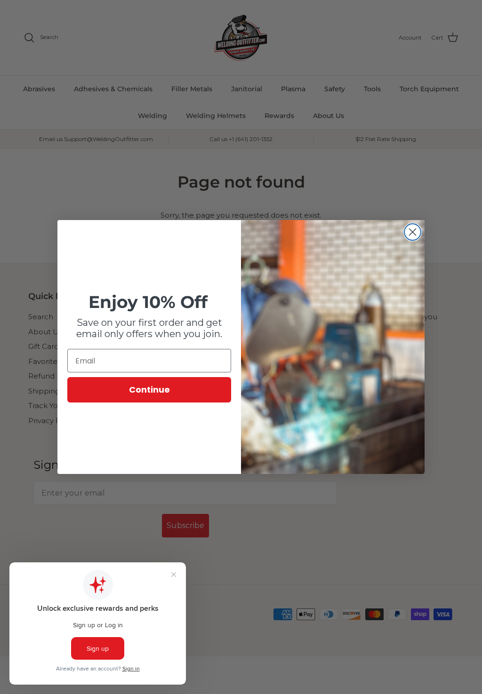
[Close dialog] (412, 232)
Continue (149, 389)
